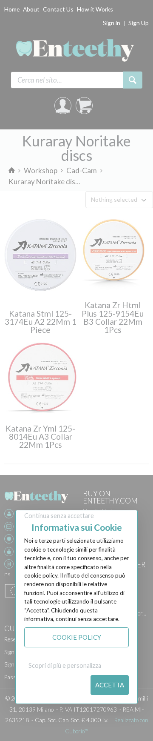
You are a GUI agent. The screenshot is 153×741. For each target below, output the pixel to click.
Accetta (109, 685)
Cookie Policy (76, 637)
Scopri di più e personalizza (64, 665)
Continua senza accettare (59, 515)
